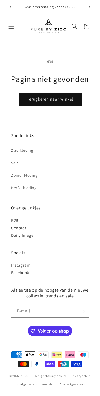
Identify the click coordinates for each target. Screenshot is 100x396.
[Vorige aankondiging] (10, 7)
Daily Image (22, 235)
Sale (15, 162)
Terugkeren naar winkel (50, 99)
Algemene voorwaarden (37, 384)
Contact (18, 227)
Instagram (20, 265)
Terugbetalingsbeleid (50, 376)
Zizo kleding (22, 150)
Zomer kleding (24, 175)
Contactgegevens (72, 384)
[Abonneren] (82, 311)
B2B (15, 220)
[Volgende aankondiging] (90, 7)
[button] (11, 26)
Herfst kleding (23, 187)
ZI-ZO (25, 375)
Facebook (20, 272)
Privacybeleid (81, 376)
